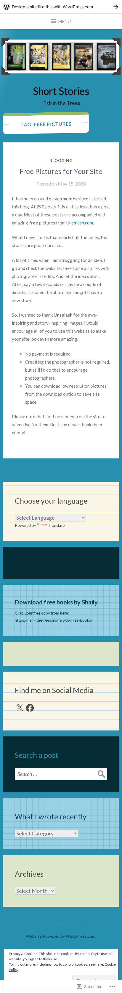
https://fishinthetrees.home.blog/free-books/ (53, 620)
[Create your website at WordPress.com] (61, 6)
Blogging (60, 160)
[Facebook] (30, 708)
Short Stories (61, 91)
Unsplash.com (79, 222)
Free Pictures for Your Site (61, 171)
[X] (19, 708)
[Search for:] (61, 774)
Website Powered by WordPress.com (60, 936)
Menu (64, 21)
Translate (56, 525)
